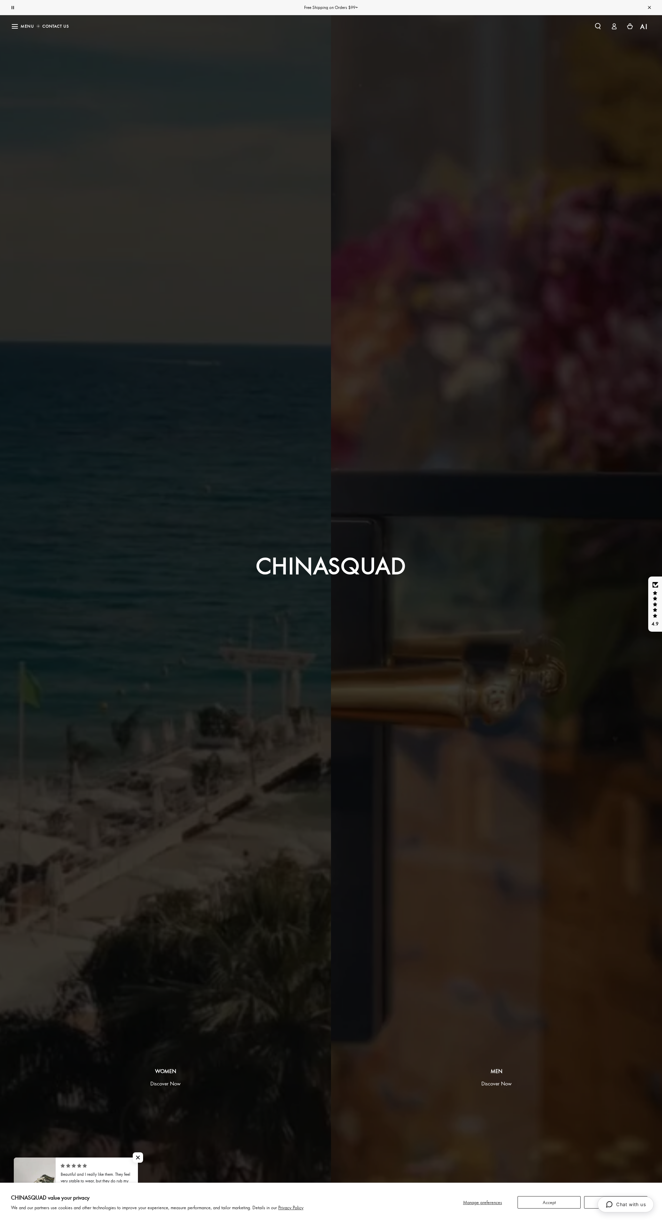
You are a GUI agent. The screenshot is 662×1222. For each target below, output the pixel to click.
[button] (598, 26)
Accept (549, 1202)
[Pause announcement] (12, 7)
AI (644, 26)
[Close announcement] (649, 7)
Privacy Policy (290, 1207)
